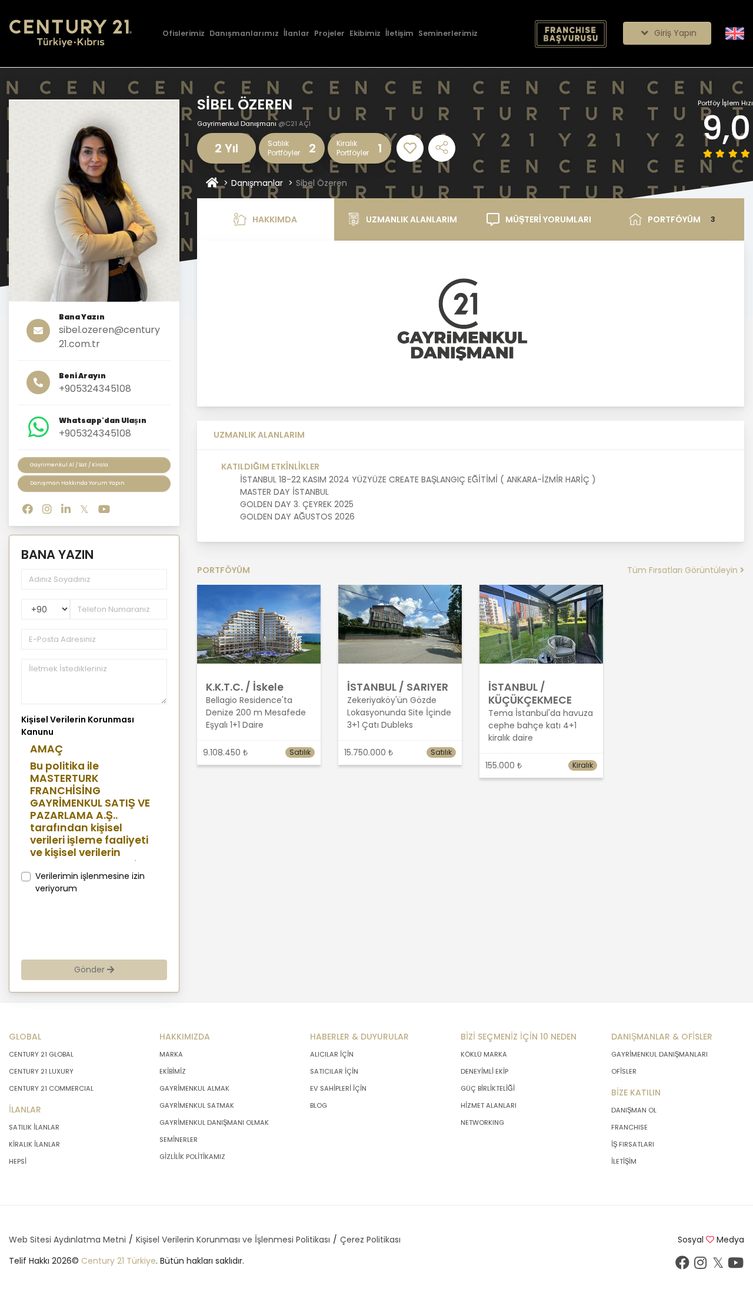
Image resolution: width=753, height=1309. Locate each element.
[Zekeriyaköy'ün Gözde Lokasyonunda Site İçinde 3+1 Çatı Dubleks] (400, 623)
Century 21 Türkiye (118, 1261)
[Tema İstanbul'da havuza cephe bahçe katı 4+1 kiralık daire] (541, 623)
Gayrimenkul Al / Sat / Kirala (69, 464)
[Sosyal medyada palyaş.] (441, 148)
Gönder (90, 969)
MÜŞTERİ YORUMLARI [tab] (548, 219)
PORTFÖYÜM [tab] (681, 219)
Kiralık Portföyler (352, 148)
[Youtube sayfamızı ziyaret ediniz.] (735, 1265)
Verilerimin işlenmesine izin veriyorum (90, 882)
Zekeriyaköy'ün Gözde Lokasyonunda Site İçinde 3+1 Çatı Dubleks (399, 712)
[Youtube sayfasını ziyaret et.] (104, 509)
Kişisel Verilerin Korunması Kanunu (77, 726)
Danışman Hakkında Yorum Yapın (77, 483)
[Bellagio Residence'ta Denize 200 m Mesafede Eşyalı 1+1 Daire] (259, 623)
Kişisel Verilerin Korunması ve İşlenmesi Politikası (233, 1239)
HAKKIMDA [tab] (274, 219)
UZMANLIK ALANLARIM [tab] (411, 219)
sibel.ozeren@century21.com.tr (109, 337)
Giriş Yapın (674, 33)
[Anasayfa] (212, 183)
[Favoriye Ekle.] (410, 148)
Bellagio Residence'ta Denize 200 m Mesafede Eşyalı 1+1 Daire (256, 712)
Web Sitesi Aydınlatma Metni (67, 1239)
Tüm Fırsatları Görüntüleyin (683, 570)
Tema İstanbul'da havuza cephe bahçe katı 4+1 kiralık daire (540, 725)
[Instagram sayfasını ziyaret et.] (47, 509)
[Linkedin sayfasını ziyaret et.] (66, 509)
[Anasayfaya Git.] (70, 33)
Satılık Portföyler (284, 148)
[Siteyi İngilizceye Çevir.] (734, 33)
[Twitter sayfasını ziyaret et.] (84, 509)
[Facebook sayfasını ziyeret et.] (27, 509)
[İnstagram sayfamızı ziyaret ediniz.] (700, 1265)
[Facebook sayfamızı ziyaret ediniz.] (682, 1265)
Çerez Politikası (370, 1239)
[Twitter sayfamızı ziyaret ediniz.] (718, 1265)
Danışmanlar (257, 183)
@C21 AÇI (294, 123)
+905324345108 (95, 388)
